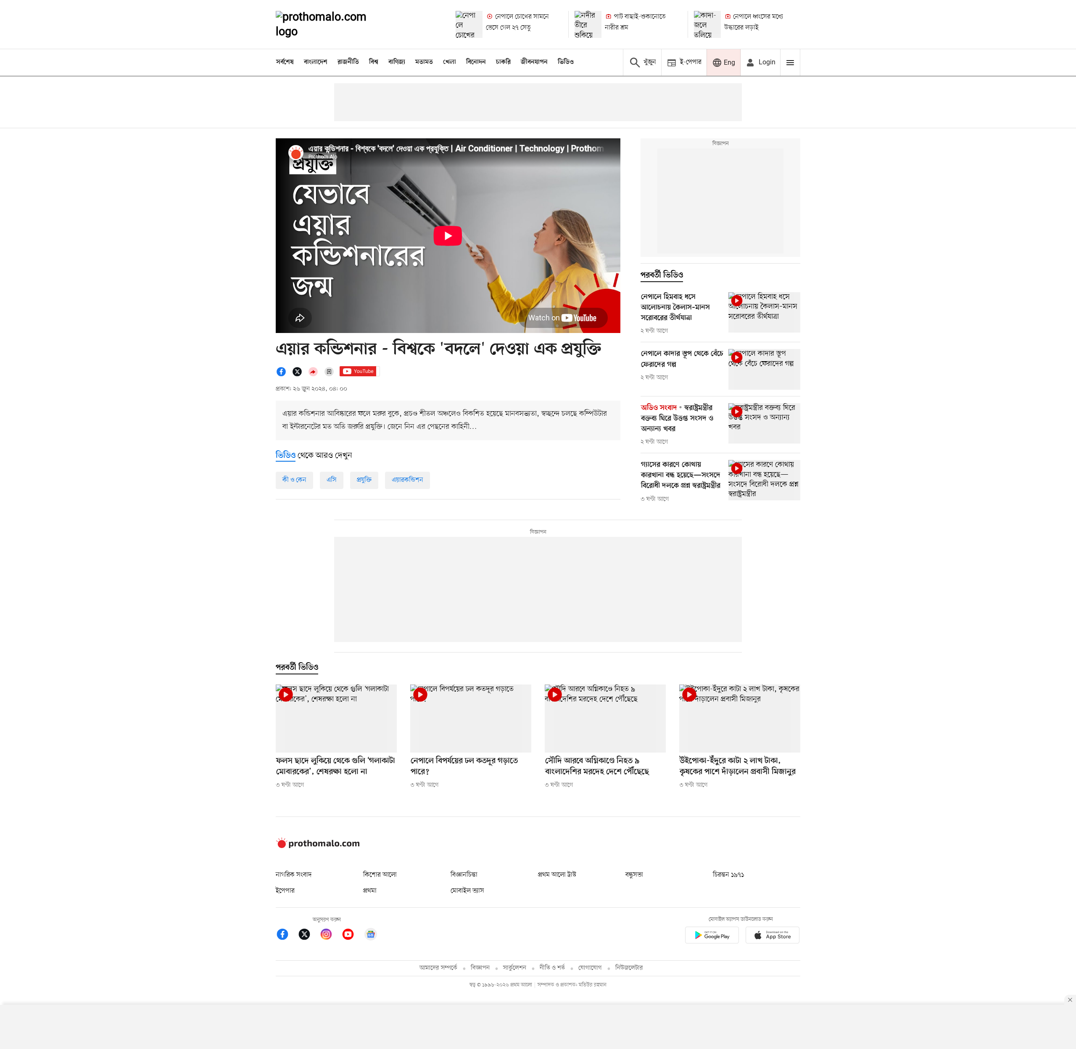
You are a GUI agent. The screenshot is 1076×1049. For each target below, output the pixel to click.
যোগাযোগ (590, 968)
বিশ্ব (373, 62)
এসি (332, 480)
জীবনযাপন (534, 62)
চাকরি (503, 62)
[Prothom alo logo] (318, 846)
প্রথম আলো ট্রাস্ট (557, 875)
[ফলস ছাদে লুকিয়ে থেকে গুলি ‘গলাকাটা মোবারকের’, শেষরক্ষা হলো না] (336, 718)
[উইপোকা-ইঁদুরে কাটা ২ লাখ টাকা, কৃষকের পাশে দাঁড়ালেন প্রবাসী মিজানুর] (739, 718)
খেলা (449, 62)
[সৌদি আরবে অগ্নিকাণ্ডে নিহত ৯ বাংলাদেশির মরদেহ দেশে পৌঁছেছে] (605, 718)
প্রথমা (370, 891)
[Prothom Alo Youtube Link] (352, 935)
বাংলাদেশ (315, 62)
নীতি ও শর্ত (552, 968)
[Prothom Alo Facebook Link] (287, 935)
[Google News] (370, 936)
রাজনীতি (348, 62)
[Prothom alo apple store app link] (772, 936)
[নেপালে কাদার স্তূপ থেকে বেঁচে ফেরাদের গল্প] (764, 369)
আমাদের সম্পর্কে (438, 968)
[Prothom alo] (332, 24)
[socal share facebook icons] (284, 375)
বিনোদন (476, 62)
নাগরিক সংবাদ (293, 875)
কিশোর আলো (380, 875)
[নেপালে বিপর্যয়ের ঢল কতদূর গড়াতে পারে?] (470, 718)
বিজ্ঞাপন (480, 968)
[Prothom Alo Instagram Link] (330, 935)
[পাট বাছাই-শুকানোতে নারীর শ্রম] (588, 24)
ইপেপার (285, 891)
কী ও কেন (294, 480)
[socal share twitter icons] (300, 375)
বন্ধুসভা (634, 875)
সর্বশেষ (285, 62)
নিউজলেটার (629, 968)
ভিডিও (566, 62)
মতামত (424, 62)
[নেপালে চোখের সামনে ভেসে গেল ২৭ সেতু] (469, 24)
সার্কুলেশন (514, 968)
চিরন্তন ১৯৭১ (728, 875)
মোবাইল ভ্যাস (467, 891)
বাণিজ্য (396, 62)
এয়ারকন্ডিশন (407, 480)
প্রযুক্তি (364, 480)
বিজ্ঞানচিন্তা (464, 875)
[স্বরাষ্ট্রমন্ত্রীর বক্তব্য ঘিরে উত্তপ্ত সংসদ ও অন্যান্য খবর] (764, 423)
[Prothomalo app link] (712, 936)
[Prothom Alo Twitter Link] (308, 935)
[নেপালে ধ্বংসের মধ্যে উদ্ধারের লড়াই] (707, 24)
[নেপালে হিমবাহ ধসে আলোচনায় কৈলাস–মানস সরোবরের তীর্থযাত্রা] (764, 312)
